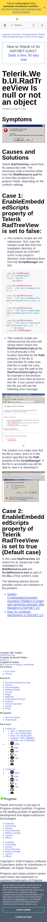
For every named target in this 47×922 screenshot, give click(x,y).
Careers (9, 835)
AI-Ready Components (23, 664)
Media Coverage (13, 833)
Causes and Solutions (18, 154)
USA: (21, 731)
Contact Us (10, 729)
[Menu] (5, 25)
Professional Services (15, 699)
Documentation (12, 687)
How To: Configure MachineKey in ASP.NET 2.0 (25, 613)
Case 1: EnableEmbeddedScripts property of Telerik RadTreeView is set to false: (23, 213)
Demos (8, 685)
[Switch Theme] (42, 25)
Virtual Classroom (13, 704)
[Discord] (12, 765)
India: (21, 736)
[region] (23, 902)
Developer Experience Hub (17, 683)
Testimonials (11, 720)
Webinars (9, 697)
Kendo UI (4, 660)
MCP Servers (6, 664)
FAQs (7, 708)
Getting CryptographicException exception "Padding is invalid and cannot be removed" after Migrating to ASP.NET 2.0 (25, 601)
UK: (20, 733)
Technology (10, 826)
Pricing (8, 674)
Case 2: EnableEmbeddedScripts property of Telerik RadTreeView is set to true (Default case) (23, 532)
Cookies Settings (23, 917)
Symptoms (17, 119)
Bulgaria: (22, 738)
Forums (8, 692)
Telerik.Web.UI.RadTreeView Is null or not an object (23, 35)
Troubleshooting (29, 34)
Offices (8, 838)
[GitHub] (12, 762)
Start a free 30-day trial (23, 57)
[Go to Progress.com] (8, 800)
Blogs (8, 694)
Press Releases (12, 830)
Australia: (22, 740)
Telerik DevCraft (7, 655)
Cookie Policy (20, 899)
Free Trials (10, 671)
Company (9, 823)
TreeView (15, 34)
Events (8, 706)
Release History (12, 690)
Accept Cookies (23, 910)
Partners (9, 701)
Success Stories (12, 717)
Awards (8, 828)
